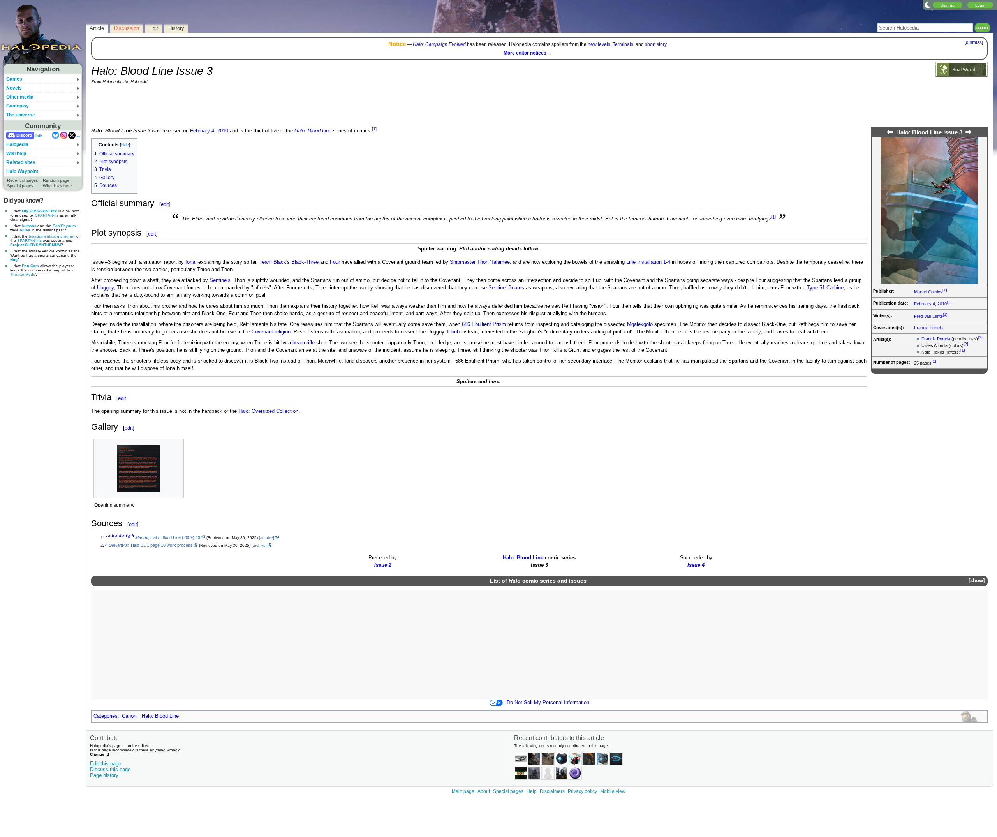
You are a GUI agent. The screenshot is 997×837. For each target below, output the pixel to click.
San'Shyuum (64, 226)
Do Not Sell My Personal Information (548, 702)
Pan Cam (30, 266)
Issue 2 (382, 565)
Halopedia (17, 144)
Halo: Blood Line (312, 131)
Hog (14, 259)
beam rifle (303, 342)
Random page (56, 180)
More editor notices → (528, 53)
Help (532, 791)
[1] (944, 290)
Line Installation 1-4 (648, 262)
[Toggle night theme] (928, 4)
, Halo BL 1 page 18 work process (151, 545)
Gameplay (17, 106)
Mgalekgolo (640, 324)
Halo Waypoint (22, 171)
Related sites (20, 162)
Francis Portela (928, 327)
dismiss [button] (974, 42)
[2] (966, 344)
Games (14, 79)
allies (25, 230)
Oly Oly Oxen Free (39, 211)
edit (165, 204)
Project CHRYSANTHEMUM (35, 245)
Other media (19, 97)
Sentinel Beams (506, 288)
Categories (105, 716)
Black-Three (305, 262)
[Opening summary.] (138, 468)
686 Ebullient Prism (484, 324)
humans (29, 226)
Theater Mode (22, 274)
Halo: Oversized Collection (268, 411)
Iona (190, 262)
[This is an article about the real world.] (961, 69)
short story (655, 44)
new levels (599, 44)
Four (335, 262)
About (483, 791)
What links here (57, 185)
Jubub (453, 332)
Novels (14, 88)
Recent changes (22, 180)
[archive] (266, 538)
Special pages (20, 185)
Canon (129, 716)
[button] (976, 581)
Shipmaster (463, 262)
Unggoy (105, 288)
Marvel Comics (928, 291)
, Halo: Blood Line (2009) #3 (167, 537)
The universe (20, 115)
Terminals (623, 44)
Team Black (272, 262)
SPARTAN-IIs (46, 215)
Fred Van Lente (928, 316)
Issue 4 (696, 565)
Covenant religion (271, 332)
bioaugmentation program (52, 236)
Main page (463, 791)
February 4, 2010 (930, 303)
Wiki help (16, 153)
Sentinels (220, 280)
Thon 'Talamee (493, 262)
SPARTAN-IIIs (29, 240)
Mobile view (612, 791)
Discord (24, 135)
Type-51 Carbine (825, 288)
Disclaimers (552, 791)
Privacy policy (582, 791)
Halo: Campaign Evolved (439, 44)
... (78, 135)
